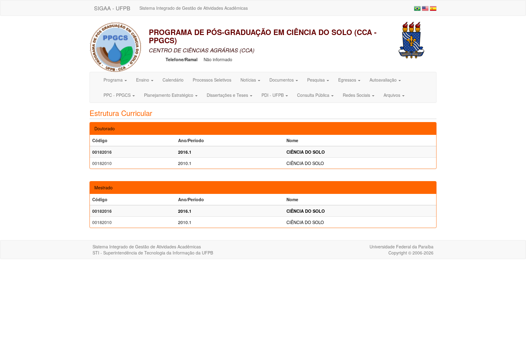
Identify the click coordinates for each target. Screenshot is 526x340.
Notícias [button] (248, 80)
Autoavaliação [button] (384, 80)
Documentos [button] (282, 80)
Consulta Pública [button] (314, 95)
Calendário (173, 80)
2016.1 (184, 152)
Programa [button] (113, 80)
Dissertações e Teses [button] (228, 95)
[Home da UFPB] (411, 40)
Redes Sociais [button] (357, 95)
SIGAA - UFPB (112, 8)
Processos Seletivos (212, 80)
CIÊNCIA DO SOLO (305, 152)
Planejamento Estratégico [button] (169, 95)
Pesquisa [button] (316, 80)
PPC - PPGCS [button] (117, 95)
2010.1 (184, 163)
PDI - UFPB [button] (273, 95)
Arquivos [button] (393, 95)
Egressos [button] (347, 80)
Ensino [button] (143, 80)
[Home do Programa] (115, 46)
